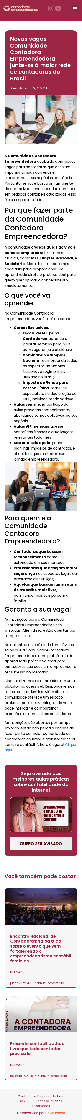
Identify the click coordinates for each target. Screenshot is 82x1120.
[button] (75, 8)
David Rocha (55, 1113)
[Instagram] (51, 8)
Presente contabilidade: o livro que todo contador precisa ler (37, 1048)
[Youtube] (58, 8)
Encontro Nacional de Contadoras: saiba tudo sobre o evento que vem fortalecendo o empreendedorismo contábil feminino (40, 948)
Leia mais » (17, 972)
